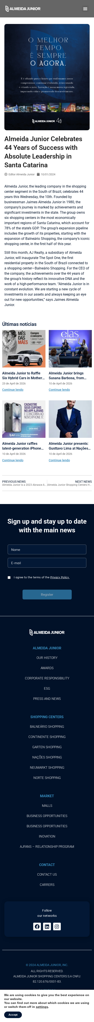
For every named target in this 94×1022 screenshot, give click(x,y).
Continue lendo (12, 389)
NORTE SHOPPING (47, 778)
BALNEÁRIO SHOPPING (47, 727)
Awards (47, 668)
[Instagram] (57, 926)
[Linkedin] (47, 926)
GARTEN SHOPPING (47, 747)
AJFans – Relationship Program (47, 847)
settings (42, 1006)
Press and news (47, 699)
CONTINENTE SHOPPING (47, 737)
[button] (85, 8)
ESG (47, 688)
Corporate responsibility (47, 678)
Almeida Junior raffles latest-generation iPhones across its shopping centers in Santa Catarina (23, 446)
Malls (47, 806)
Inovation (47, 836)
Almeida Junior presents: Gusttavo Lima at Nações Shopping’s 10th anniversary (68, 446)
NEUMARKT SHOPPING (47, 768)
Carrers (47, 885)
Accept (13, 1014)
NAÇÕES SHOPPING (47, 757)
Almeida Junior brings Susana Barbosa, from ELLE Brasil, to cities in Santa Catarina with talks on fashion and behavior (68, 376)
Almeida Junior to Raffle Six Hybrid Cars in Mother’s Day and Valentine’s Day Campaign (23, 376)
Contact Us (47, 874)
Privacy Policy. (60, 577)
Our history (47, 658)
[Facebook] (37, 926)
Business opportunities (47, 816)
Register (47, 594)
